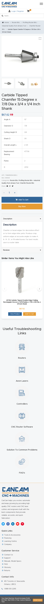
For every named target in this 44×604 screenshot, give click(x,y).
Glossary (7, 567)
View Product (15, 314)
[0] (27, 11)
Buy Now (22, 206)
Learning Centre (10, 541)
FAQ (6, 564)
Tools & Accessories (12, 535)
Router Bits (16, 22)
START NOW (38, 600)
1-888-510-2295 (10, 589)
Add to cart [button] (29, 314)
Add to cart (23, 200)
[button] (5, 289)
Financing (7, 538)
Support (7, 558)
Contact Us (8, 555)
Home (7, 22)
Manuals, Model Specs (12, 561)
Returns (7, 570)
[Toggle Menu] (41, 4)
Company (8, 544)
